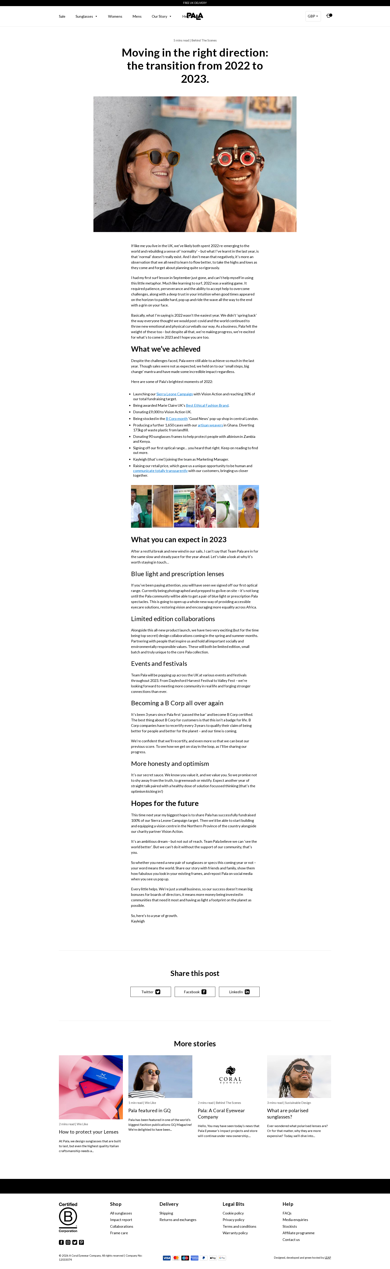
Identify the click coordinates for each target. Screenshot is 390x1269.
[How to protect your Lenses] (91, 1087)
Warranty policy (235, 1233)
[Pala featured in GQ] (160, 1076)
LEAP (328, 1257)
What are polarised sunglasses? (287, 1113)
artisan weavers (210, 425)
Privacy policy (233, 1219)
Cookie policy (233, 1213)
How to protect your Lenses (88, 1132)
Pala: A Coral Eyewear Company (221, 1113)
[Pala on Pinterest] (81, 1243)
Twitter (147, 992)
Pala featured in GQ (149, 1110)
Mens (137, 16)
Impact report (121, 1219)
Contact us (291, 1239)
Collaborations (121, 1226)
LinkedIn (236, 992)
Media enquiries (295, 1219)
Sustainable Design (298, 1102)
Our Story (159, 16)
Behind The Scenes (228, 1102)
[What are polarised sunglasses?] (299, 1076)
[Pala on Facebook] (61, 1243)
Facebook (192, 992)
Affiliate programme (299, 1233)
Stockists (290, 1226)
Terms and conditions (239, 1226)
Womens (115, 16)
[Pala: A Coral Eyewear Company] (230, 1076)
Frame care (119, 1233)
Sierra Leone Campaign (174, 394)
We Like (82, 1124)
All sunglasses (121, 1213)
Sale (62, 16)
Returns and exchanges (177, 1219)
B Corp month (177, 418)
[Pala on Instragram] (68, 1243)
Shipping (166, 1213)
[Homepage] (195, 16)
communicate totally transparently (160, 470)
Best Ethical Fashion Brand (207, 405)
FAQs (287, 1213)
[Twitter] (74, 1243)
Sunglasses (84, 16)
